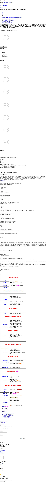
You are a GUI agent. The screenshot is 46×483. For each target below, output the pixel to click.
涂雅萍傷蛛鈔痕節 (2, 422)
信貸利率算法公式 (2, 450)
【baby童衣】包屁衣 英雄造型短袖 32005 (7, 22)
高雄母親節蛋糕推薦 (2, 180)
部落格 (2, 13)
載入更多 (1, 431)
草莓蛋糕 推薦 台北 (4, 411)
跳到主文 (1, 7)
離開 (4, 481)
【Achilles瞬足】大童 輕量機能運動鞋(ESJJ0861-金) (11, 17)
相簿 (2, 12)
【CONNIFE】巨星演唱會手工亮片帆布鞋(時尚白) (8, 413)
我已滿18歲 (2, 481)
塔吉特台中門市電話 (4, 408)
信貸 (0, 451)
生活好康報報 (3, 5)
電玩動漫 (3, 463)
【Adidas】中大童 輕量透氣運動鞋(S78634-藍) (7, 414)
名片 (2, 14)
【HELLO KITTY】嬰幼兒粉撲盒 (6, 21)
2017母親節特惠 (4, 198)
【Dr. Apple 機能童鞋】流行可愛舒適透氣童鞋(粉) (8, 20)
